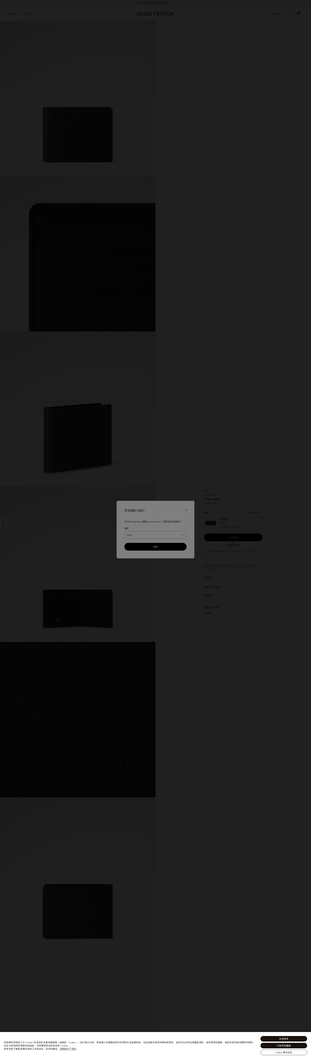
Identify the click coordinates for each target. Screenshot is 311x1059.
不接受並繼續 (284, 1045)
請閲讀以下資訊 (68, 1048)
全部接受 (283, 1038)
